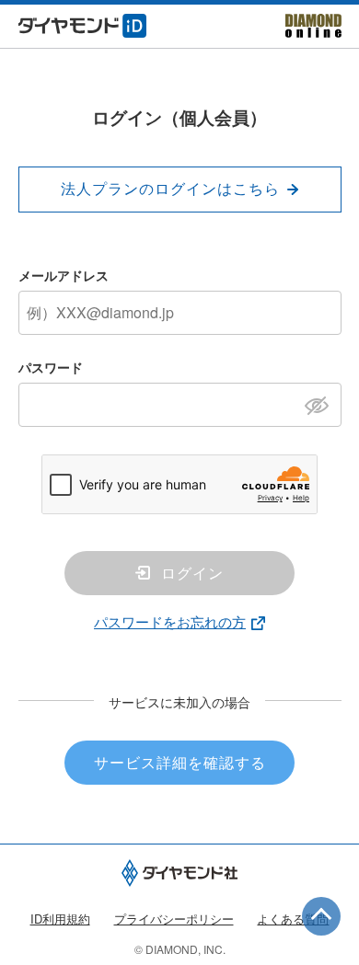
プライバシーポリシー (174, 918)
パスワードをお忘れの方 (170, 621)
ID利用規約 (60, 918)
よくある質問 (293, 918)
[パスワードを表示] (322, 404)
